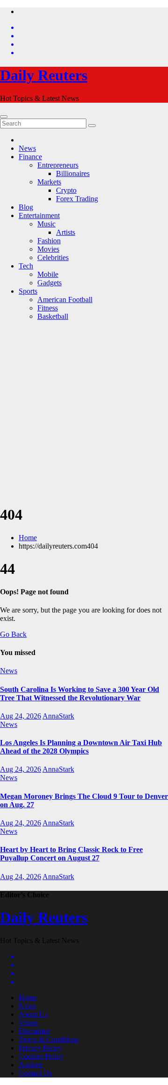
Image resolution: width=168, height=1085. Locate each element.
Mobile (47, 274)
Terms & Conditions (48, 1039)
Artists (65, 232)
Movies (48, 249)
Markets (49, 182)
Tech (26, 266)
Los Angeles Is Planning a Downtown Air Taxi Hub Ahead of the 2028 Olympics (81, 747)
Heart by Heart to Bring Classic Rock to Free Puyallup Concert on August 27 (71, 853)
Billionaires (73, 173)
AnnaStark (58, 716)
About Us (33, 1014)
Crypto (66, 190)
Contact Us (35, 1073)
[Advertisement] (84, 412)
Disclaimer (34, 1031)
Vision (28, 1023)
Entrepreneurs (57, 165)
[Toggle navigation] (3, 116)
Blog (26, 207)
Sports (28, 291)
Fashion (49, 241)
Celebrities (53, 257)
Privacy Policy (40, 1048)
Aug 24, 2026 (20, 716)
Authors (30, 1065)
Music (46, 224)
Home (28, 538)
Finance (30, 157)
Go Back (13, 634)
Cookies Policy (41, 1056)
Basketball (52, 316)
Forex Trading (77, 199)
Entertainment (39, 215)
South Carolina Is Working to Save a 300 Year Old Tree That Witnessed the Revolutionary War (79, 693)
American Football (64, 299)
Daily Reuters (43, 75)
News (27, 148)
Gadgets (49, 283)
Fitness (47, 308)
